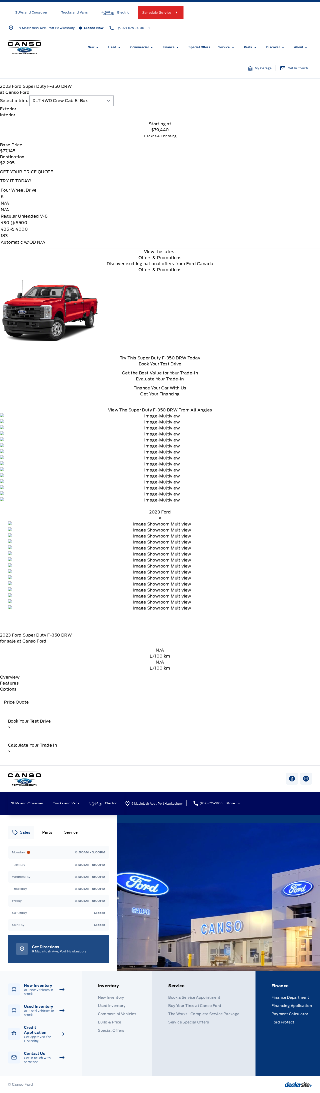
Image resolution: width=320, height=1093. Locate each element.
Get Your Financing (160, 394)
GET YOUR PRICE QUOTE (26, 172)
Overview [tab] (10, 677)
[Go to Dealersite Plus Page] (298, 1084)
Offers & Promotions (160, 269)
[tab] (160, 109)
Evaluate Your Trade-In (160, 379)
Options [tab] (8, 689)
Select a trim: (14, 100)
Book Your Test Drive (160, 364)
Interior (7, 115)
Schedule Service (156, 13)
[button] (260, 68)
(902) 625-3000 (131, 28)
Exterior (8, 109)
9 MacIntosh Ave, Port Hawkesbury (47, 28)
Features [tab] (9, 683)
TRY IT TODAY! (16, 181)
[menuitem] (94, 47)
